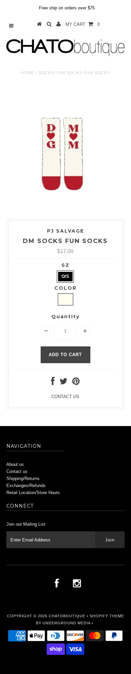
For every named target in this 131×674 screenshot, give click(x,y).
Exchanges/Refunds (26, 485)
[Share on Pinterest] (76, 382)
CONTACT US (65, 396)
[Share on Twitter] (63, 382)
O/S (65, 276)
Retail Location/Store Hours (33, 492)
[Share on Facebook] (53, 382)
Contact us (17, 471)
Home (27, 72)
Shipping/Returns (23, 478)
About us (15, 464)
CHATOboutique (67, 616)
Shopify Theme (107, 616)
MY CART (83, 24)
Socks (46, 72)
